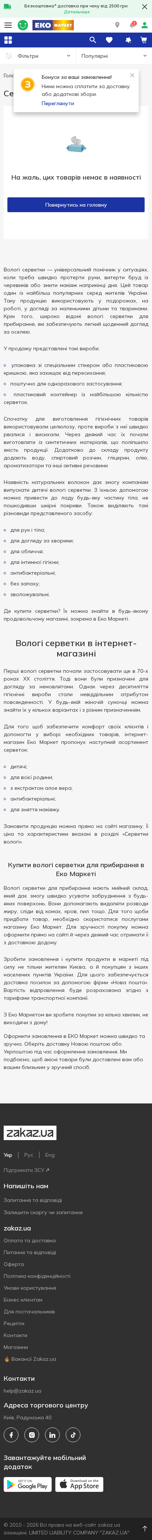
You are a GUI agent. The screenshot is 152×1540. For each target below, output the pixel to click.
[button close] (144, 6)
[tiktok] (73, 1434)
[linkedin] (52, 1434)
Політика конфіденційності (37, 1276)
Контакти (15, 1335)
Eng (50, 1155)
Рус (28, 1155)
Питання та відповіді (30, 1252)
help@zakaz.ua (22, 1390)
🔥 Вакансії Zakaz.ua (30, 1359)
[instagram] (31, 1434)
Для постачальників (29, 1311)
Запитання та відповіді (33, 1200)
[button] (117, 25)
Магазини (16, 1347)
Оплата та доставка (30, 1240)
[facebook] (11, 1434)
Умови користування (30, 1288)
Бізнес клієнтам (23, 1299)
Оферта (14, 1264)
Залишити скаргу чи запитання (43, 1212)
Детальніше (77, 11)
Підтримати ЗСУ (24, 1170)
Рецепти (14, 1323)
